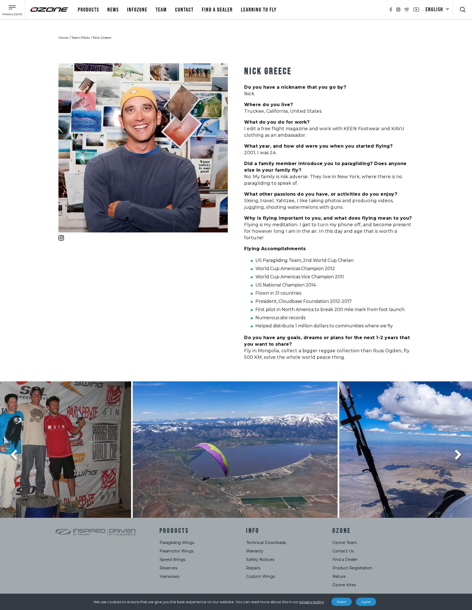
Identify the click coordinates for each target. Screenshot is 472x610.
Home (63, 37)
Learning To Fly (259, 10)
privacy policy (311, 602)
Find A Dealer (217, 10)
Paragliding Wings (177, 542)
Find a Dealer (345, 559)
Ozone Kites (344, 584)
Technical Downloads (266, 542)
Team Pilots (80, 37)
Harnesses (169, 576)
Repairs (253, 568)
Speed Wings (172, 559)
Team (161, 10)
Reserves (168, 568)
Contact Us (343, 551)
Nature (339, 576)
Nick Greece (102, 37)
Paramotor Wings (176, 551)
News (113, 10)
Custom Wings (260, 576)
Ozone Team (344, 542)
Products (88, 10)
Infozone (137, 10)
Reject (341, 602)
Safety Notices (260, 559)
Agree (366, 602)
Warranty (254, 551)
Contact (184, 10)
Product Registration (352, 568)
